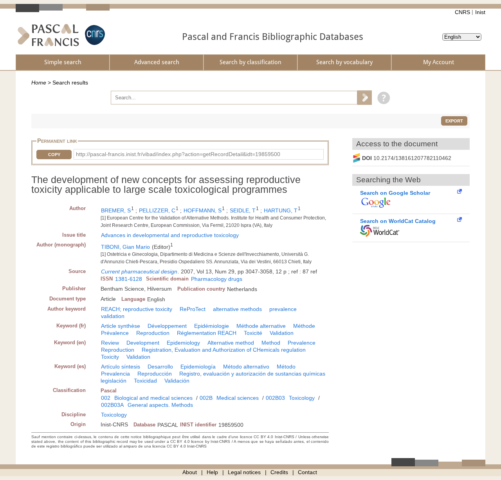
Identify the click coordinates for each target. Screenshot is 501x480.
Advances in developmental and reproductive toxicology (170, 235)
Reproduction (152, 333)
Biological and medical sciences (153, 398)
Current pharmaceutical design (139, 271)
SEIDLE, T (243, 210)
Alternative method (230, 343)
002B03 (275, 398)
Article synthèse (120, 326)
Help (212, 472)
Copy (54, 154)
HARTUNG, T (280, 210)
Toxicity (110, 357)
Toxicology (302, 398)
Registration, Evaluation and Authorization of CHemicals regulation (224, 350)
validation (112, 316)
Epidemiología (198, 366)
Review (110, 343)
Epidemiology (183, 343)
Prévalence (115, 333)
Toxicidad (145, 381)
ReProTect (192, 309)
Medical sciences (237, 398)
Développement (167, 326)
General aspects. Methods (160, 405)
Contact (307, 472)
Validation (282, 333)
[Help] (381, 97)
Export (454, 121)
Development (142, 343)
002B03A (112, 405)
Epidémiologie (211, 326)
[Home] (48, 35)
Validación (176, 381)
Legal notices (244, 472)
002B (206, 398)
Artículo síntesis (120, 366)
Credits (279, 472)
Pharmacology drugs (216, 279)
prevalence (283, 309)
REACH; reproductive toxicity (136, 309)
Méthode (304, 326)
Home (38, 82)
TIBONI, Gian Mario (125, 247)
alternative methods (237, 309)
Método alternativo (246, 366)
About (189, 472)
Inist (480, 12)
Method (270, 343)
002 (105, 398)
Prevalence (301, 343)
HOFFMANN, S (203, 210)
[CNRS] (94, 35)
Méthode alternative (261, 326)
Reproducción (154, 373)
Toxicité (253, 333)
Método (286, 366)
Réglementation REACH (206, 333)
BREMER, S (116, 210)
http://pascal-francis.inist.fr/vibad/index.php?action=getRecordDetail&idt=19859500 (178, 154)
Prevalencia (115, 373)
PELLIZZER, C (157, 210)
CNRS (462, 12)
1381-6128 (128, 279)
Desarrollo (160, 366)
